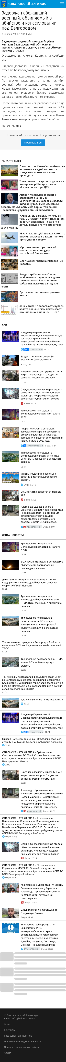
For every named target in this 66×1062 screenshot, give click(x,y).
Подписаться (33, 142)
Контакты (9, 1030)
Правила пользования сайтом (21, 1047)
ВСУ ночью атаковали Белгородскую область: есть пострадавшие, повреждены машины (42, 565)
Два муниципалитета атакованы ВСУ (42, 699)
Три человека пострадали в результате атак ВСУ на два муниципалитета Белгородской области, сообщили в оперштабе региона (39, 624)
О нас (7, 1024)
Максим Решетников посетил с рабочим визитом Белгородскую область (39, 476)
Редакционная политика (18, 1035)
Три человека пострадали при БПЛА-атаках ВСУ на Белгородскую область (42, 662)
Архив (7, 1052)
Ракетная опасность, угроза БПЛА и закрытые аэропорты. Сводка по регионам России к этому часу (41, 374)
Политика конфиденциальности (22, 1041)
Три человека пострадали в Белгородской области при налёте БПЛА (40, 413)
